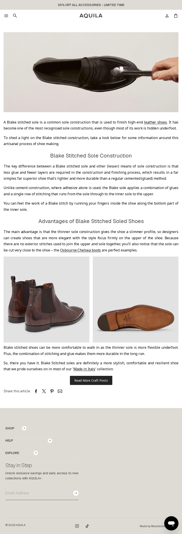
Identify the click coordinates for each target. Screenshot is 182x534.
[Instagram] (77, 526)
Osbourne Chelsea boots (80, 250)
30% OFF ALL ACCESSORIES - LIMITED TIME (91, 5)
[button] (6, 15)
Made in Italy (84, 369)
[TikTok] (87, 526)
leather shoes (155, 122)
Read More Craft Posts (91, 380)
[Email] (60, 391)
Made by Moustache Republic (158, 526)
